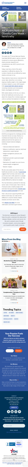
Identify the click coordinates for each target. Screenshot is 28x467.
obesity (13, 315)
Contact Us (14, 407)
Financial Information (11, 462)
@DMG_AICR (5, 49)
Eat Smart (11, 312)
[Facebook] (8, 53)
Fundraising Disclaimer (18, 462)
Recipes (16, 318)
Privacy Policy (4, 462)
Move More (6, 315)
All (5, 241)
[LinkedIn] (11, 53)
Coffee (5, 312)
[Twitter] (5, 53)
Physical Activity (8, 318)
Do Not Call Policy (18, 463)
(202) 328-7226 (15, 404)
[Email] (3, 53)
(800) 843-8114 (15, 402)
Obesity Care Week (9, 202)
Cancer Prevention (5, 8)
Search (4, 426)
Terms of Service (12, 463)
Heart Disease (19, 312)
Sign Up (22, 229)
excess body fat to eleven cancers (14, 86)
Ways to (13, 380)
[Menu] (25, 3)
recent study (22, 172)
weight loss (7, 322)
